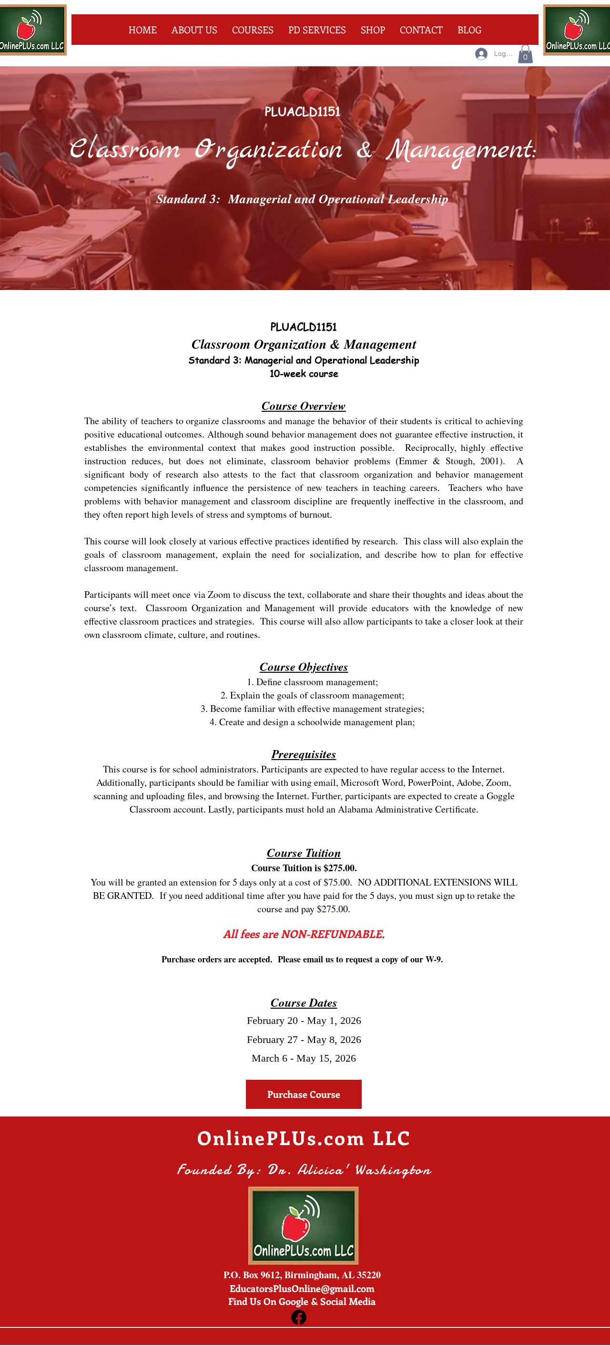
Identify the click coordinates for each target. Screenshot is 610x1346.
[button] (525, 53)
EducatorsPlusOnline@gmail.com (302, 1288)
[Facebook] (299, 1317)
